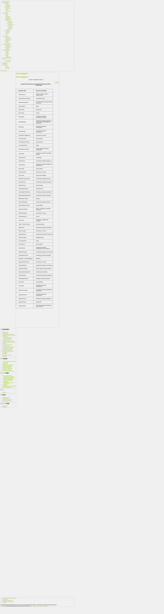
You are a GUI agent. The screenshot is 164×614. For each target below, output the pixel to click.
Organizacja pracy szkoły (8, 341)
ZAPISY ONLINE (7, 4)
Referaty (7, 40)
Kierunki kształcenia (8, 8)
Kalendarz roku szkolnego (9, 342)
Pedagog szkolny (8, 32)
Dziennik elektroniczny (9, 18)
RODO (4, 353)
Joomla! (2, 606)
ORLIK (4, 392)
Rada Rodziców (8, 42)
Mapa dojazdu (7, 66)
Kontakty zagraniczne (8, 349)
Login (2, 70)
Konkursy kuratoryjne (8, 370)
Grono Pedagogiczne (8, 350)
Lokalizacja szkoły (7, 354)
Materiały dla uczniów (8, 364)
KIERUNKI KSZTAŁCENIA (9, 335)
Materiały (8, 20)
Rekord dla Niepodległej (8, 346)
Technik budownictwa (11, 24)
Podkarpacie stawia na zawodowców (8, 383)
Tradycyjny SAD (6, 369)
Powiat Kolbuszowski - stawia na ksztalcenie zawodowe (8, 380)
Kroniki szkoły (7, 54)
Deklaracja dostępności (8, 334)
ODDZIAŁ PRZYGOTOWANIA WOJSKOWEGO (7, 337)
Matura (9, 29)
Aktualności (8, 37)
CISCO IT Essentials (7, 368)
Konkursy (8, 30)
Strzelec (5, 407)
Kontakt (7, 68)
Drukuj (57, 81)
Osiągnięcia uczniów (8, 348)
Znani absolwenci (8, 56)
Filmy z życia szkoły (7, 344)
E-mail (57, 83)
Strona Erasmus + (7, 387)
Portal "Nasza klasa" (7, 399)
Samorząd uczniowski (8, 61)
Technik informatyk (10, 22)
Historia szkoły (7, 52)
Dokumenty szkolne (7, 340)
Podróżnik (5, 405)
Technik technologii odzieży (10, 27)
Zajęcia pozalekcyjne (8, 365)
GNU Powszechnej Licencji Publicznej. (39, 606)
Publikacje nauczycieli (8, 351)
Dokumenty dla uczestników (9, 385)
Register (5, 70)
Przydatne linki (6, 345)
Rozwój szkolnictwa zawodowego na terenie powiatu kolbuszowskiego (9, 376)
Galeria (4, 343)
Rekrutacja (8, 6)
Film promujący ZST (8, 10)
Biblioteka (5, 352)
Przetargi (5, 384)
